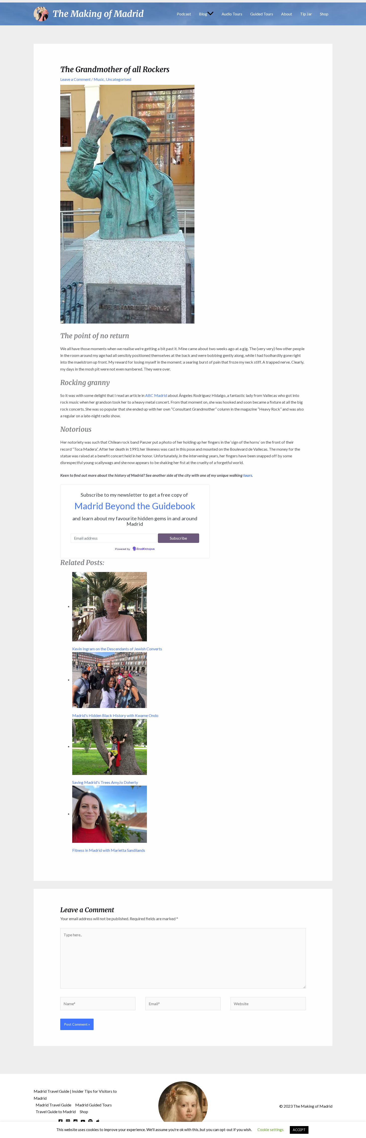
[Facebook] (60, 1121)
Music (99, 79)
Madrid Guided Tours (93, 1104)
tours (247, 475)
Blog (203, 13)
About (286, 13)
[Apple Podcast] (98, 1121)
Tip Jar (306, 13)
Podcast (184, 13)
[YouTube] (83, 1121)
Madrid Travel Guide (53, 1104)
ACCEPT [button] (299, 1130)
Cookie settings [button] (270, 1129)
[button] (210, 14)
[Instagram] (68, 1121)
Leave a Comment (75, 79)
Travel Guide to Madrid (56, 1111)
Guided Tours (261, 13)
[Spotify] (90, 1121)
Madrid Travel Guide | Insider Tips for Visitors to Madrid (75, 1094)
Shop (324, 13)
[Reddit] (75, 1121)
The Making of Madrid (98, 13)
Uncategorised (118, 79)
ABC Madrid (156, 395)
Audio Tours (232, 13)
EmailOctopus (146, 549)
